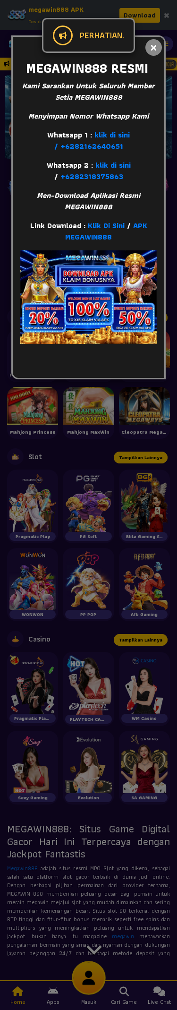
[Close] (153, 47)
